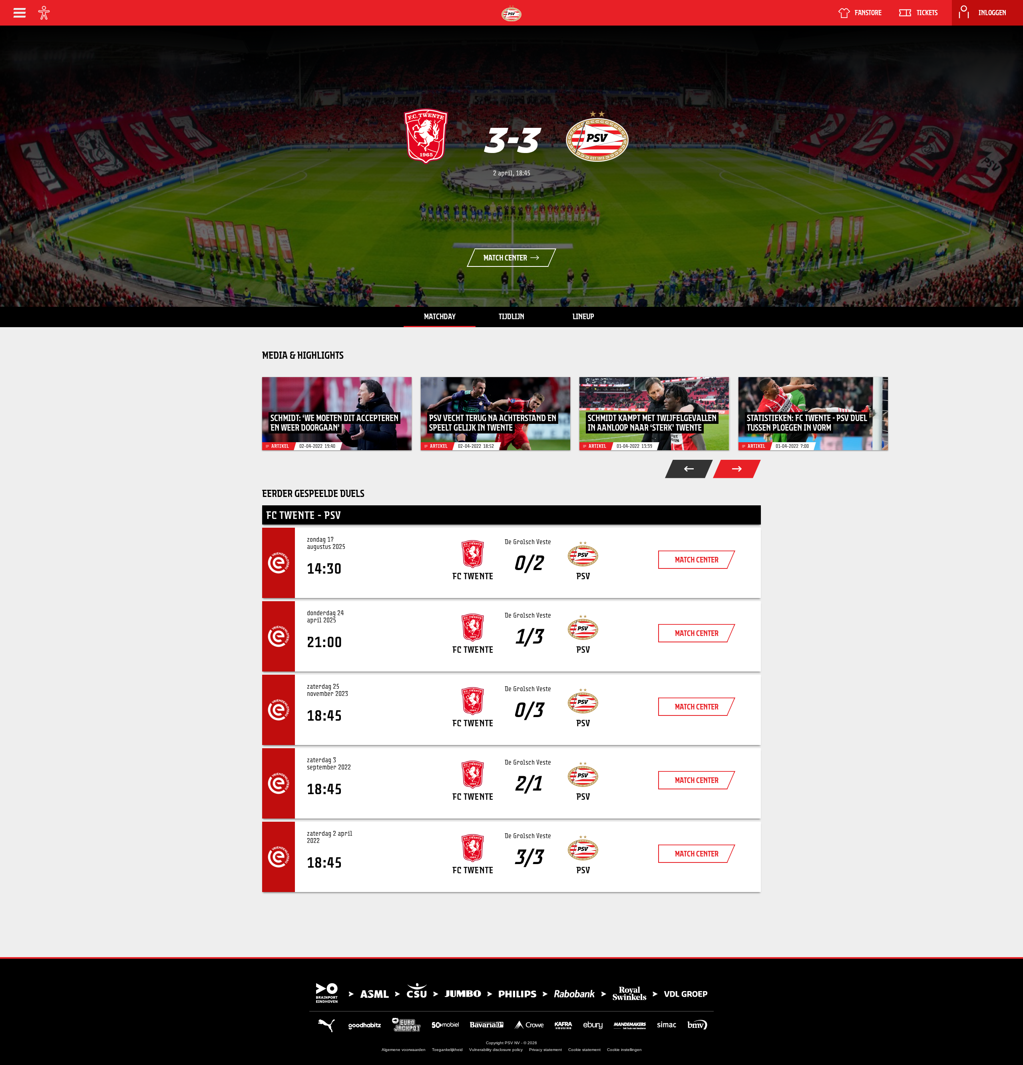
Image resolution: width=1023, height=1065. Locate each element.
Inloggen (992, 12)
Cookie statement (584, 1049)
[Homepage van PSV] (511, 13)
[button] (20, 13)
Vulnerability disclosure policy (496, 1049)
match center (696, 559)
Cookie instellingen (624, 1049)
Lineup (583, 316)
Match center (505, 257)
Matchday (440, 316)
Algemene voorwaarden (404, 1049)
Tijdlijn (511, 316)
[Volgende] (737, 469)
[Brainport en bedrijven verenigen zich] (511, 993)
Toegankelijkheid (447, 1049)
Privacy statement (545, 1049)
